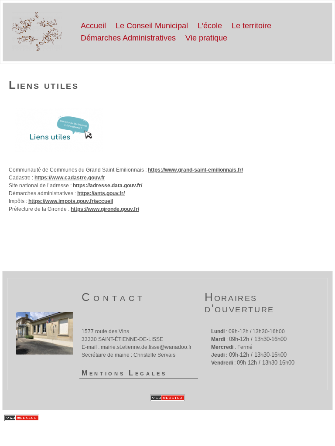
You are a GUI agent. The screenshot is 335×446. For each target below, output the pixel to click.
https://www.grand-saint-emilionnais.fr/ (195, 170)
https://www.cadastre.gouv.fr (69, 178)
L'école (210, 25)
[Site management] (167, 398)
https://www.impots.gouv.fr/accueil (70, 201)
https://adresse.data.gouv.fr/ (107, 185)
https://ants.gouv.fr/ (101, 193)
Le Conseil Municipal (152, 25)
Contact (114, 297)
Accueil (93, 25)
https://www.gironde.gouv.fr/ (105, 209)
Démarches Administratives (128, 38)
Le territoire (251, 25)
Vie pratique (206, 38)
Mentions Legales (124, 373)
